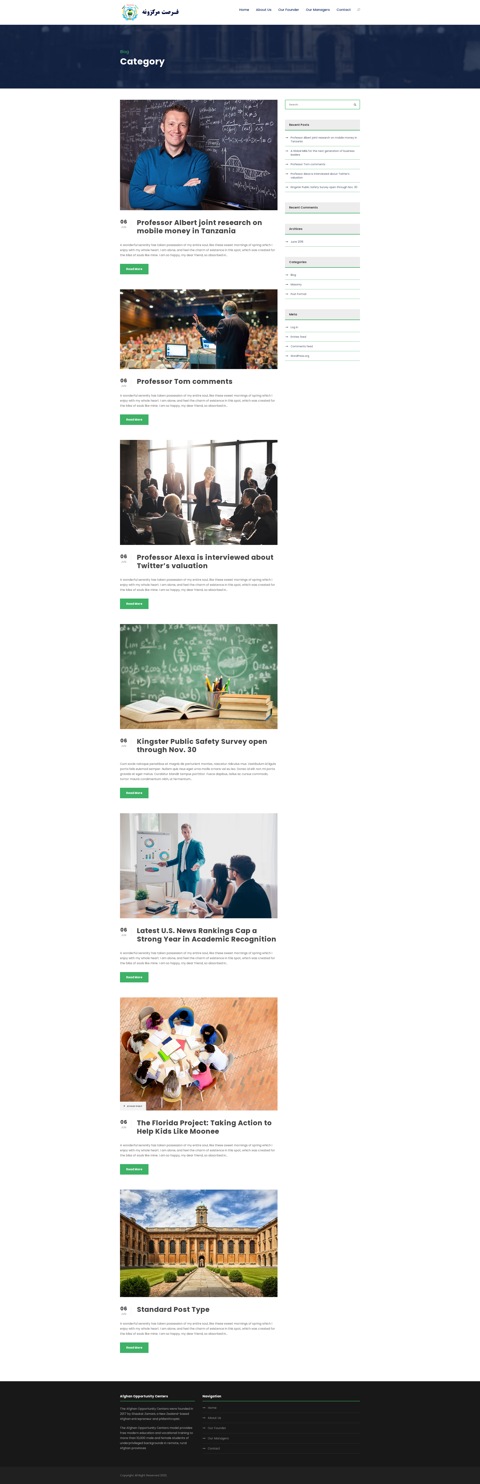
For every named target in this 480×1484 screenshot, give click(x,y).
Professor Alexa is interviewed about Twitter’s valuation (205, 561)
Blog (293, 275)
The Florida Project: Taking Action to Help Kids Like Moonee (204, 1127)
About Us (264, 9)
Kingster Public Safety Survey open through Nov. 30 (202, 746)
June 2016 (297, 242)
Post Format (299, 294)
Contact (344, 9)
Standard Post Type (173, 1309)
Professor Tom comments (185, 381)
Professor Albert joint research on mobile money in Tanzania (199, 227)
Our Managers (318, 9)
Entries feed (298, 337)
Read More (134, 269)
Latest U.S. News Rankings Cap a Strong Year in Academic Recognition (206, 935)
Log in (294, 327)
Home (244, 9)
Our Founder (288, 9)
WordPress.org (300, 356)
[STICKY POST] (199, 1054)
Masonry (296, 284)
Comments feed (302, 346)
